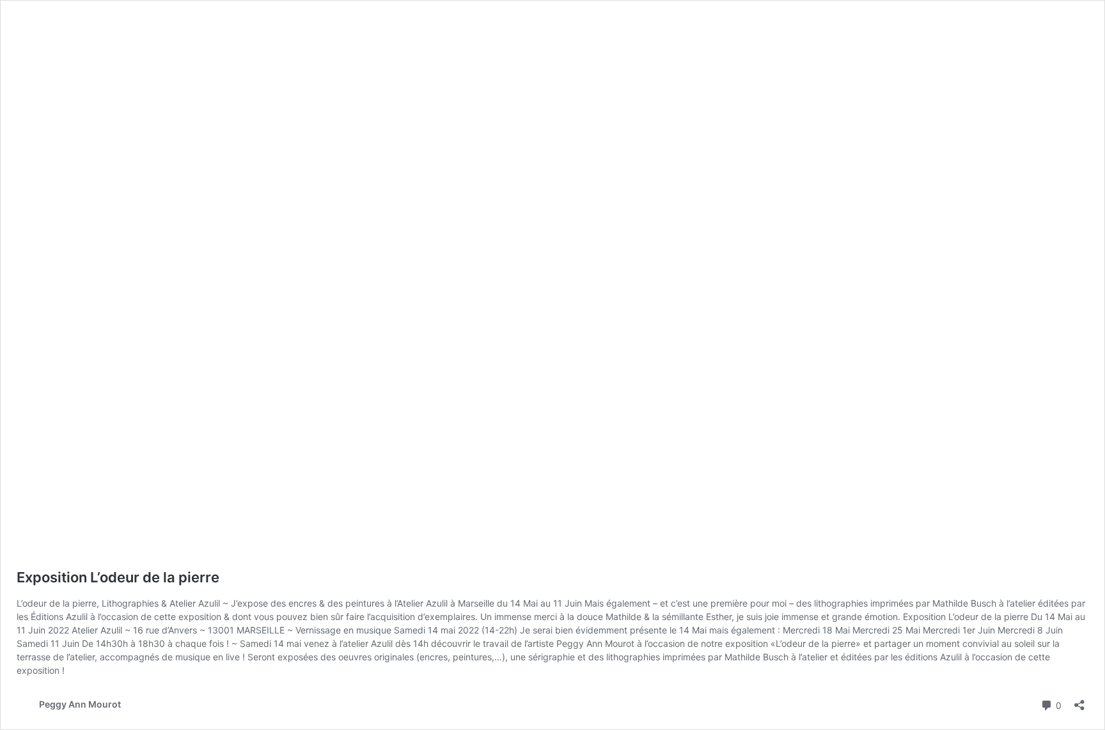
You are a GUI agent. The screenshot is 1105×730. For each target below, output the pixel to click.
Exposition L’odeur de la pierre (118, 577)
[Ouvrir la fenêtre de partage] (1079, 701)
